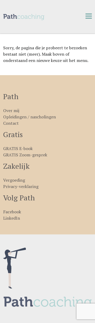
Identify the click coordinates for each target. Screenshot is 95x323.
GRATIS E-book (18, 148)
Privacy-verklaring (21, 186)
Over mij (11, 110)
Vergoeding (14, 180)
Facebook (12, 212)
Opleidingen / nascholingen (29, 117)
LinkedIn (11, 218)
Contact (11, 123)
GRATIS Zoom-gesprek (25, 155)
